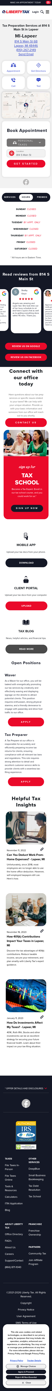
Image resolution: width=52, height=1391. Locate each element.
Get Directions (38, 70)
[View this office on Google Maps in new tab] (4, 293)
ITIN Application (14, 1203)
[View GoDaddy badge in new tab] (26, 1146)
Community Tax (37, 1253)
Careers (9, 1254)
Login (35, 12)
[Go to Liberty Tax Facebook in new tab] (26, 1103)
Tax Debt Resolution (34, 1188)
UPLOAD (26, 606)
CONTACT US (26, 422)
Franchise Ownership (35, 1232)
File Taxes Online (10, 1177)
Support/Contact (14, 1260)
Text (39, 86)
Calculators (11, 1197)
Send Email (26, 54)
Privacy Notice (26, 1309)
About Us (10, 1247)
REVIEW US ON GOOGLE (26, 346)
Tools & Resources (11, 1188)
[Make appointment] (48, 2)
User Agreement (26, 1316)
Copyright (26, 1303)
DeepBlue (34, 1168)
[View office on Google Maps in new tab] (26, 105)
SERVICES (10, 197)
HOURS (26, 197)
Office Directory (14, 1234)
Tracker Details (34, 1360)
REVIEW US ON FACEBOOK (26, 357)
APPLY (26, 722)
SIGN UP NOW (27, 508)
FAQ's (8, 1241)
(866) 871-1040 (13, 1267)
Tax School (35, 1196)
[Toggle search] (42, 12)
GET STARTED (26, 163)
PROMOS (42, 197)
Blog (7, 1210)
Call (13, 86)
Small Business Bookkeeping (37, 1177)
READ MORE (26, 649)
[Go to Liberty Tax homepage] (16, 12)
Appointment (13, 70)
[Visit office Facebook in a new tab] (26, 182)
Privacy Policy (16, 1360)
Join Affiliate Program (35, 1262)
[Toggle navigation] (47, 11)
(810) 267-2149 (26, 50)
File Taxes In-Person (12, 1167)
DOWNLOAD (26, 562)
